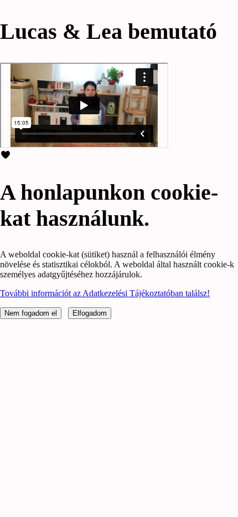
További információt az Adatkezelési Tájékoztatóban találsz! (105, 293)
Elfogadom (90, 313)
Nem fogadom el (30, 313)
